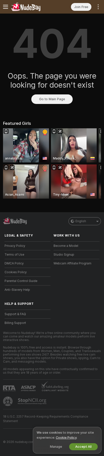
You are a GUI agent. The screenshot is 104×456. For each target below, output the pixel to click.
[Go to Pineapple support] (8, 401)
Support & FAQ (15, 314)
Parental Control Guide (21, 281)
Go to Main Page (52, 99)
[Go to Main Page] (31, 7)
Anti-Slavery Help (17, 290)
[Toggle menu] (5, 7)
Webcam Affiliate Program (72, 263)
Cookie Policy (66, 437)
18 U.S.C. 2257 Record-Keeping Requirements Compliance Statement (45, 419)
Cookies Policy (16, 272)
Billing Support (15, 323)
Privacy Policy (15, 246)
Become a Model (66, 246)
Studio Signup (64, 254)
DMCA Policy (14, 263)
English (80, 221)
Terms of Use (14, 254)
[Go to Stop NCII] (32, 401)
